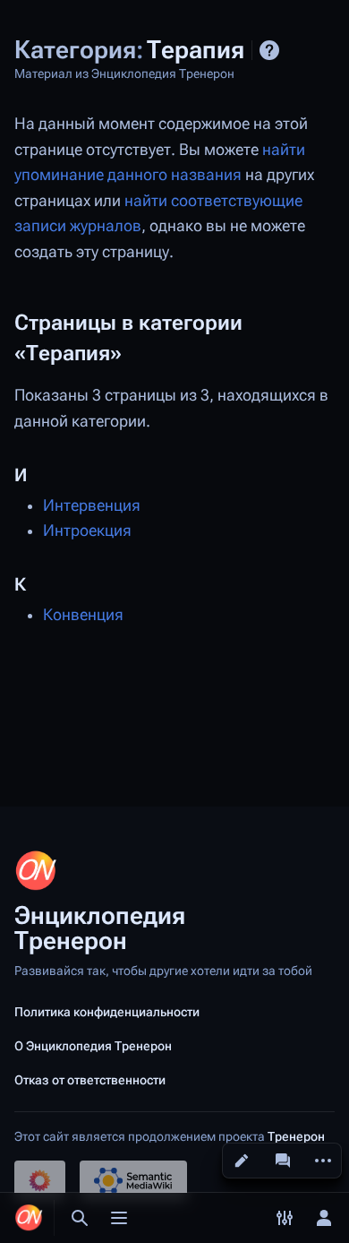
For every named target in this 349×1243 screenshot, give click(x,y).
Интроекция (87, 530)
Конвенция (83, 615)
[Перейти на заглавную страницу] (29, 1218)
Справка (269, 50)
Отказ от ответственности (90, 1080)
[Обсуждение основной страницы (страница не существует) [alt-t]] (283, 1160)
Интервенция (91, 505)
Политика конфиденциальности (107, 1012)
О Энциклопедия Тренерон (93, 1046)
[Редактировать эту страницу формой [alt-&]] (241, 1160)
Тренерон (296, 1136)
